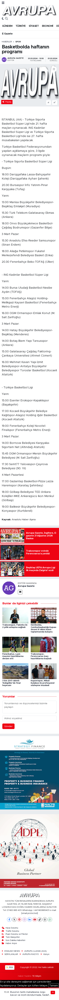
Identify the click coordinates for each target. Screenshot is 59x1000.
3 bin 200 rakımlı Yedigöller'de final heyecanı (11, 683)
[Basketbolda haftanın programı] (29, 81)
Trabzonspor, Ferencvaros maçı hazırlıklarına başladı (41, 656)
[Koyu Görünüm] (3, 19)
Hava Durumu (12, 928)
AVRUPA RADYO (30, 954)
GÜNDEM (7, 26)
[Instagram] (24, 919)
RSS (11, 967)
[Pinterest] (19, 919)
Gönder (8, 726)
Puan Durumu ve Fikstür (17, 934)
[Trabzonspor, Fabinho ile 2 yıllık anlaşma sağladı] (15, 615)
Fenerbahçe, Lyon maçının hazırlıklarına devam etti (12, 656)
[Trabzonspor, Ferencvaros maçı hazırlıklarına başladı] (44, 644)
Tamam (53, 985)
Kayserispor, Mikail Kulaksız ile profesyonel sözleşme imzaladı (42, 683)
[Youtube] (34, 919)
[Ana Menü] (3, 3)
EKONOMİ (47, 26)
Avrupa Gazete (26, 586)
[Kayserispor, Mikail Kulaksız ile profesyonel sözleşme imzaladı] (44, 671)
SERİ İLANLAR (11, 954)
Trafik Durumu (12, 931)
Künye (46, 954)
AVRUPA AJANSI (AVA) (35, 951)
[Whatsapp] (50, 919)
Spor (18, 42)
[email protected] (29, 913)
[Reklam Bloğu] (29, 773)
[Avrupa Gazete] (29, 10)
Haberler (7, 42)
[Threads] (45, 919)
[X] (14, 919)
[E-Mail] (20, 592)
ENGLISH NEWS (12, 951)
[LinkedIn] (29, 919)
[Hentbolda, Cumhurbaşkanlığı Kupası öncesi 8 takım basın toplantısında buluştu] (44, 615)
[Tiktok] (39, 919)
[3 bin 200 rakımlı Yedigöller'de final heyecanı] (15, 671)
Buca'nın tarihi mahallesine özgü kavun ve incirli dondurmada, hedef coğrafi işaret (29, 995)
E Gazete (7, 34)
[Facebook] (9, 919)
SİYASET (34, 26)
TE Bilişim (36, 976)
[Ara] (6, 19)
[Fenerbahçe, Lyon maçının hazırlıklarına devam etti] (15, 644)
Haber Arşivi (11, 943)
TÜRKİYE (21, 26)
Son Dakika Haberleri (15, 940)
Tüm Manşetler (13, 937)
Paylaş (8, 102)
